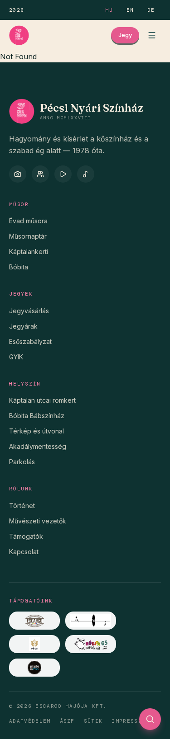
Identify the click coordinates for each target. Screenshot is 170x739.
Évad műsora (28, 221)
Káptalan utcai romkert (42, 400)
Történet (22, 505)
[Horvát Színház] (90, 621)
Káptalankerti (28, 251)
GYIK (16, 357)
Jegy (125, 34)
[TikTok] (85, 174)
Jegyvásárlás (29, 311)
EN (130, 10)
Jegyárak (23, 326)
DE (151, 10)
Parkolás (22, 462)
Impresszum (130, 721)
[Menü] (152, 35)
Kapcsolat (24, 551)
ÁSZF (67, 721)
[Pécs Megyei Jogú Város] (34, 644)
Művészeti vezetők (37, 521)
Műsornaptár (28, 236)
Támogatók (26, 536)
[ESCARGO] (34, 621)
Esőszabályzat (30, 341)
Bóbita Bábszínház (36, 415)
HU (109, 10)
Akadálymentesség (37, 446)
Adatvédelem (30, 721)
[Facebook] (40, 174)
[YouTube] (63, 174)
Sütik (93, 721)
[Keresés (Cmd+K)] (150, 719)
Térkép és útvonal (36, 431)
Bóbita (18, 267)
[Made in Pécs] (34, 668)
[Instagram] (17, 174)
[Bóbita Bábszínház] (90, 644)
